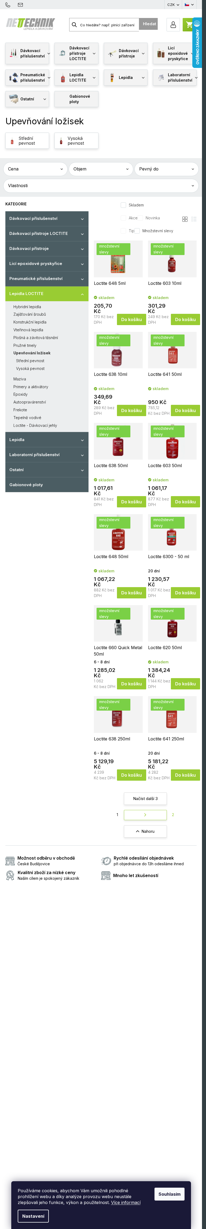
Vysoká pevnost (30, 368)
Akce (133, 218)
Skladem (136, 205)
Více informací (126, 1202)
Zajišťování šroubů (29, 314)
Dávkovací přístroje (29, 248)
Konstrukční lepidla (29, 322)
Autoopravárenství (29, 402)
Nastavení (33, 1216)
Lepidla (16, 439)
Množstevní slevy (157, 230)
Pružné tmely (24, 345)
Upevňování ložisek (31, 353)
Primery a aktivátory (30, 386)
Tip (131, 230)
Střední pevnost (30, 360)
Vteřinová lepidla (28, 330)
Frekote (20, 410)
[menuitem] (27, 53)
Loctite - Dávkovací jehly (35, 425)
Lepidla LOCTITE (26, 293)
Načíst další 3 (145, 798)
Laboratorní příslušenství (34, 454)
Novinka (153, 218)
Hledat (149, 23)
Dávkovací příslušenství (33, 218)
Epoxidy (20, 394)
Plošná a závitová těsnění (35, 337)
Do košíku (131, 319)
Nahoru (147, 831)
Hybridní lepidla (27, 306)
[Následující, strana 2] (145, 815)
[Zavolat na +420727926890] (10, 4)
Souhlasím (170, 1194)
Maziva (19, 379)
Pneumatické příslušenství (35, 278)
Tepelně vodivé (27, 417)
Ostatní (16, 469)
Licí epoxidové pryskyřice (35, 263)
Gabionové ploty (26, 484)
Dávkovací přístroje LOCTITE (38, 233)
